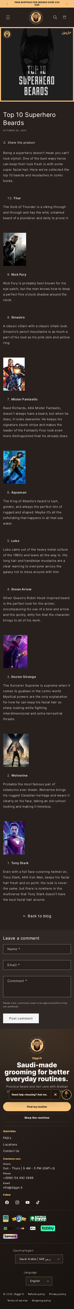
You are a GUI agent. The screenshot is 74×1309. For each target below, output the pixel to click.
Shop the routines (37, 1117)
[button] (8, 17)
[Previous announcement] (7, 3)
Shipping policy (41, 1300)
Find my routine (37, 1106)
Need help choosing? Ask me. (29, 1094)
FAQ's (7, 1138)
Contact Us (11, 1151)
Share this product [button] (21, 142)
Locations (10, 1144)
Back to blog (39, 916)
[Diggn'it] (37, 1045)
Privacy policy (57, 1294)
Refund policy (36, 1294)
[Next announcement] (67, 3)
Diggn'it (19, 1294)
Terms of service (17, 1300)
